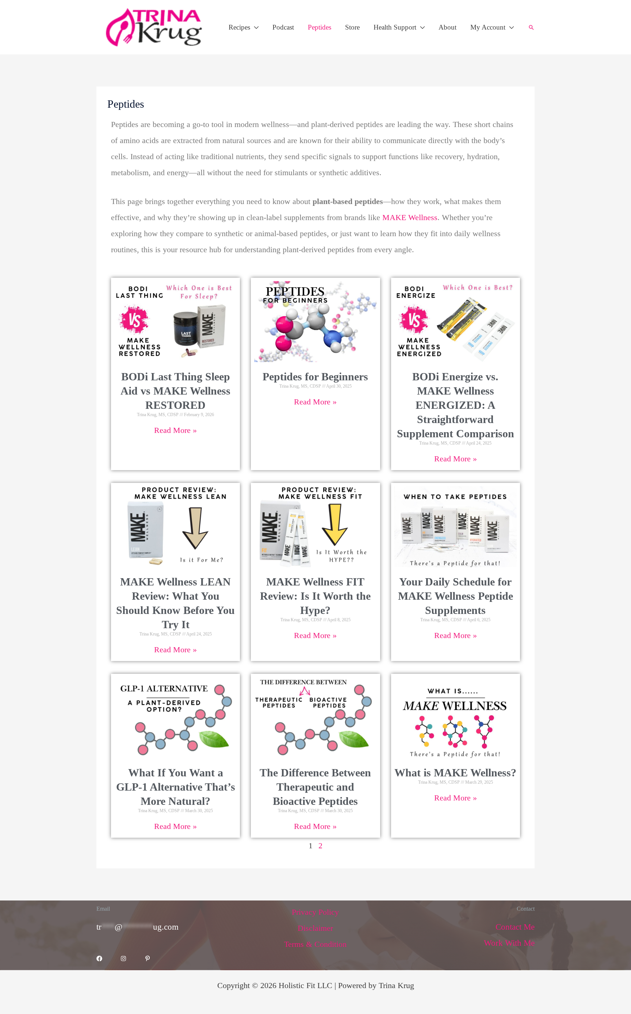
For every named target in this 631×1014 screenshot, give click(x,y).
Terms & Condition (315, 944)
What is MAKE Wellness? (455, 773)
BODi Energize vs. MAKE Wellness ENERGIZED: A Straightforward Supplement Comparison (455, 404)
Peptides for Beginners (315, 376)
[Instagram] (123, 958)
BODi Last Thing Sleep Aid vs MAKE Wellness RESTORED (175, 390)
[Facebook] (99, 958)
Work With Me (509, 943)
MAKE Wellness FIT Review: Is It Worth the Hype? (315, 596)
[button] (254, 27)
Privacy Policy (315, 912)
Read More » (175, 430)
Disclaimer (315, 928)
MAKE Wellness (409, 217)
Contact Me (515, 927)
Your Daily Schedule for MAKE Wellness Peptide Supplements (455, 596)
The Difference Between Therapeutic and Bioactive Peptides (315, 787)
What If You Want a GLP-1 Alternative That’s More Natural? (175, 787)
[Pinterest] (147, 958)
